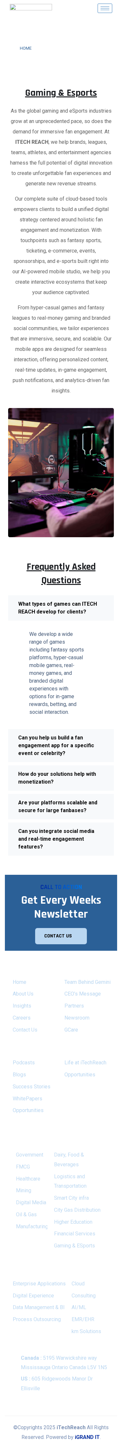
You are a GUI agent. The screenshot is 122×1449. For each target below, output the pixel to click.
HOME (26, 48)
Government (29, 1155)
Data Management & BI (39, 1307)
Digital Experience (33, 1296)
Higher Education (73, 1222)
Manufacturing (32, 1226)
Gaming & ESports (74, 1246)
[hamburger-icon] (105, 8)
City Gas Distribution (77, 1210)
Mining (23, 1190)
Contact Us (25, 1030)
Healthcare (28, 1179)
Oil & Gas (26, 1214)
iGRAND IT (87, 1437)
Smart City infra (71, 1198)
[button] (61, 608)
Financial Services (74, 1234)
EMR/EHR (83, 1319)
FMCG (23, 1167)
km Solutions (86, 1331)
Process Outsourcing (37, 1319)
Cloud (78, 1284)
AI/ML (79, 1307)
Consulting (84, 1296)
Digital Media (31, 1202)
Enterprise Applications (39, 1284)
